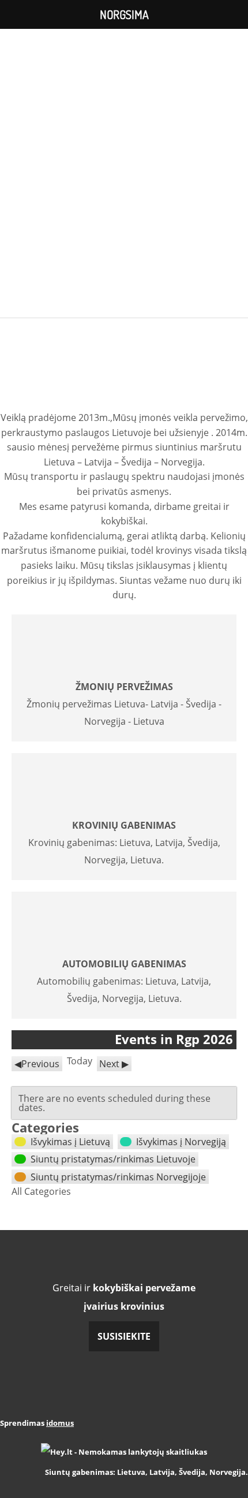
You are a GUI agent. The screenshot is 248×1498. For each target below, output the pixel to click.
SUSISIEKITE (124, 1336)
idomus (60, 1423)
